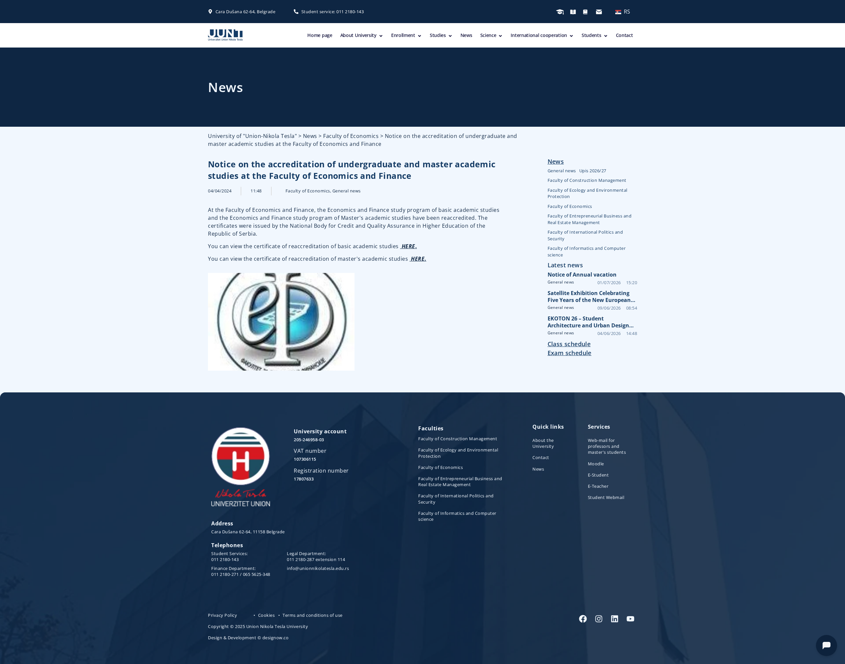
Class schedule (569, 344)
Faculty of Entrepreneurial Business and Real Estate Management (590, 219)
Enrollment (403, 35)
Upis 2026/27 (592, 171)
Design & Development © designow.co (248, 638)
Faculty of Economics (308, 191)
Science (488, 35)
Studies (438, 35)
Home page (319, 35)
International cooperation (539, 35)
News (466, 35)
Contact (624, 35)
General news (346, 191)
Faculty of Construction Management (587, 180)
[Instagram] (598, 618)
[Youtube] (630, 618)
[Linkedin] (614, 618)
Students (591, 35)
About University (358, 35)
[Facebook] (583, 618)
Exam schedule (570, 353)
